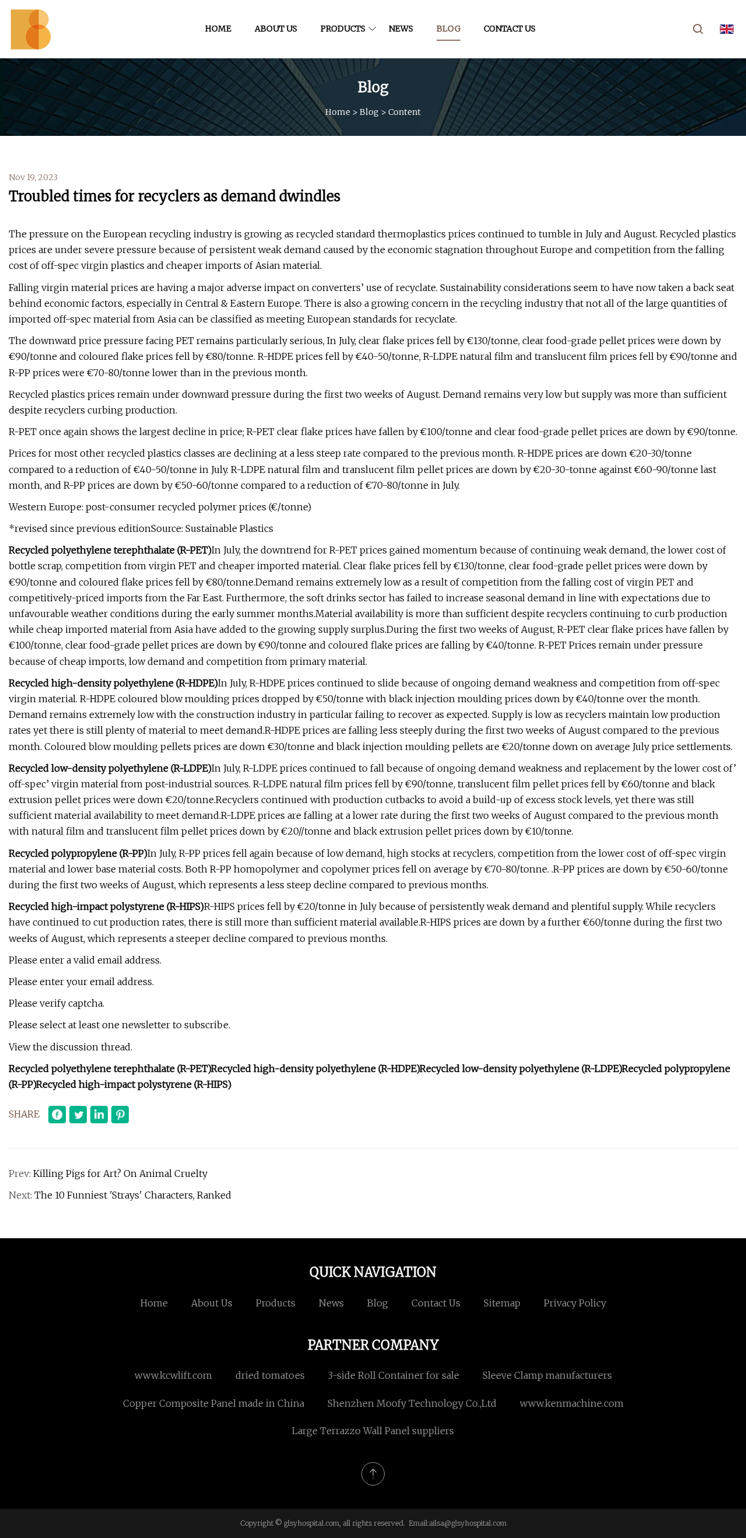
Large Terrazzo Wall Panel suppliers (373, 1431)
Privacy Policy (575, 1303)
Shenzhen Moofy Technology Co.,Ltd (412, 1403)
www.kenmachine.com (572, 1403)
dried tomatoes (270, 1375)
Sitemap (502, 1303)
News (401, 28)
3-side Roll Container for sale (393, 1375)
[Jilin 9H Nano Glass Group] (30, 29)
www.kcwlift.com (173, 1375)
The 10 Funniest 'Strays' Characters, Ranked (132, 1195)
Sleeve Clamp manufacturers (547, 1375)
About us (276, 28)
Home (218, 28)
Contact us (510, 28)
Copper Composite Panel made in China (213, 1403)
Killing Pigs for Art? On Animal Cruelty (120, 1173)
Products (343, 28)
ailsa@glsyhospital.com (467, 1523)
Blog (448, 28)
